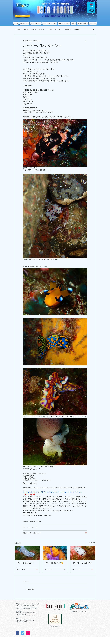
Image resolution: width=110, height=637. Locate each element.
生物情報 (34, 29)
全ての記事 (17, 29)
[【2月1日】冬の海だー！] (27, 553)
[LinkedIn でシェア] (32, 527)
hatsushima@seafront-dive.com (28, 608)
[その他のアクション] (86, 41)
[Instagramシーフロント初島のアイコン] (28, 633)
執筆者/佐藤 (77, 29)
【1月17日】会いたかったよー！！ (82, 564)
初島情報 (41, 29)
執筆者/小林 (68, 29)
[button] (93, 29)
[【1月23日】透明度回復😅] (55, 553)
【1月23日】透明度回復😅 (54, 563)
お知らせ (49, 29)
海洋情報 (26, 29)
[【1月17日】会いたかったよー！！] (82, 553)
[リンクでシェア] (36, 527)
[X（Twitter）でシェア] (28, 527)
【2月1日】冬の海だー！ (25, 563)
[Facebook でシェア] (24, 527)
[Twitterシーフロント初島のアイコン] (22, 633)
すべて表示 (92, 542)
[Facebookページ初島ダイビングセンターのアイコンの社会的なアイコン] (17, 633)
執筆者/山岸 (58, 29)
